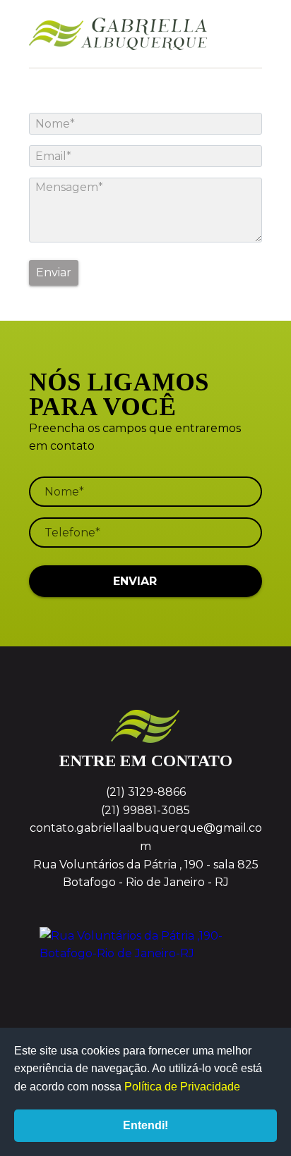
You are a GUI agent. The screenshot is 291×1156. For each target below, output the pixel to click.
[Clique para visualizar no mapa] (145, 980)
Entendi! (145, 1125)
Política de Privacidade (182, 1087)
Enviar (53, 272)
